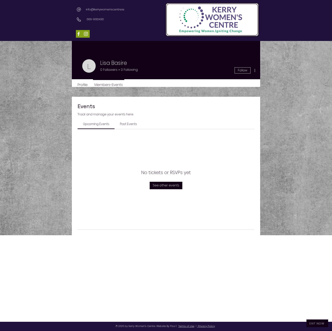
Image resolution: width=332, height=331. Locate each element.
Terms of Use (186, 326)
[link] (96, 124)
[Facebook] (78, 34)
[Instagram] (86, 34)
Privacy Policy (206, 326)
